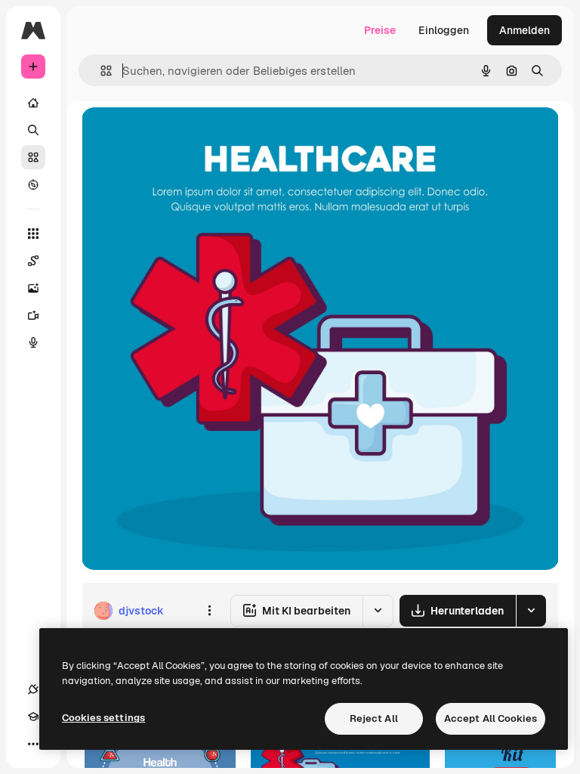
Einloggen (443, 30)
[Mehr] (33, 744)
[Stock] (33, 157)
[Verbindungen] (33, 689)
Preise (380, 30)
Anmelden (524, 30)
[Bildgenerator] (33, 288)
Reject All (374, 718)
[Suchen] (33, 130)
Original (178, 135)
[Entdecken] (33, 184)
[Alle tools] (33, 233)
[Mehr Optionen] (209, 611)
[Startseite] (33, 103)
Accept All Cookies (490, 718)
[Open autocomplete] (100, 70)
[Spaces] (33, 261)
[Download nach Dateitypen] (531, 611)
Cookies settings (103, 717)
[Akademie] (33, 716)
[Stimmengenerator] (33, 342)
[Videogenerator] (33, 315)
